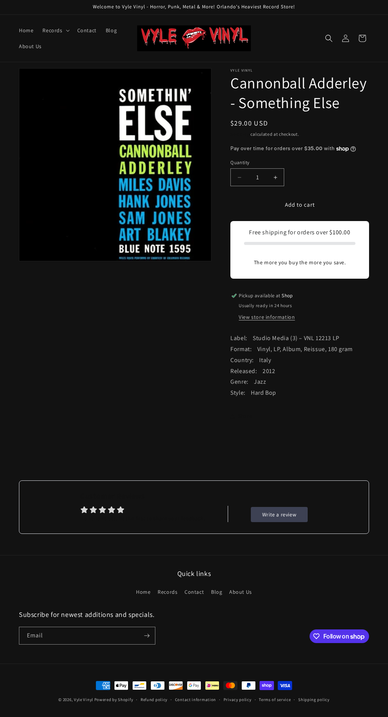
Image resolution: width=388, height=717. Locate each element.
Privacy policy (238, 699)
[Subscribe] (146, 636)
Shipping (240, 134)
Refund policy (154, 699)
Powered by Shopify (113, 699)
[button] (55, 30)
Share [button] (245, 416)
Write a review (279, 514)
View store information (267, 317)
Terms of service (275, 699)
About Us (240, 591)
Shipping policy (314, 699)
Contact (194, 591)
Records (167, 591)
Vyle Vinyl (83, 699)
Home (143, 591)
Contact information (195, 699)
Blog (216, 591)
